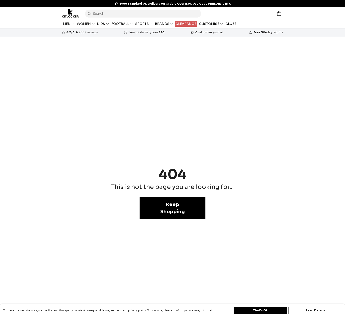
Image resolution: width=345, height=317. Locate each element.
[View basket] (279, 13)
